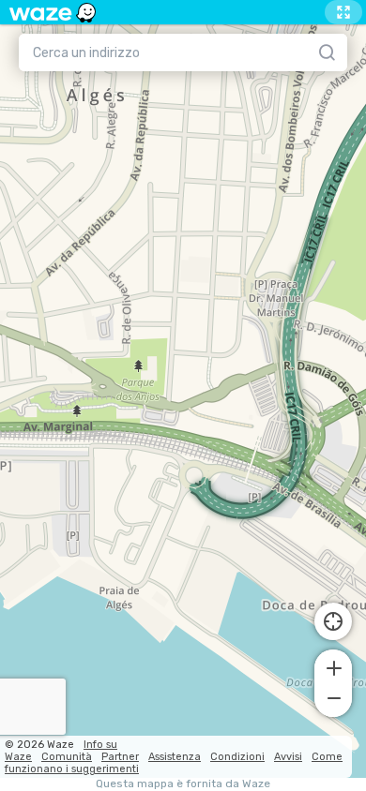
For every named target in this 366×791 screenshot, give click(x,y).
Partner (120, 757)
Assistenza (174, 757)
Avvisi (288, 757)
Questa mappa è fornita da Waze (183, 784)
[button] (333, 666)
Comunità (66, 757)
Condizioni (237, 757)
